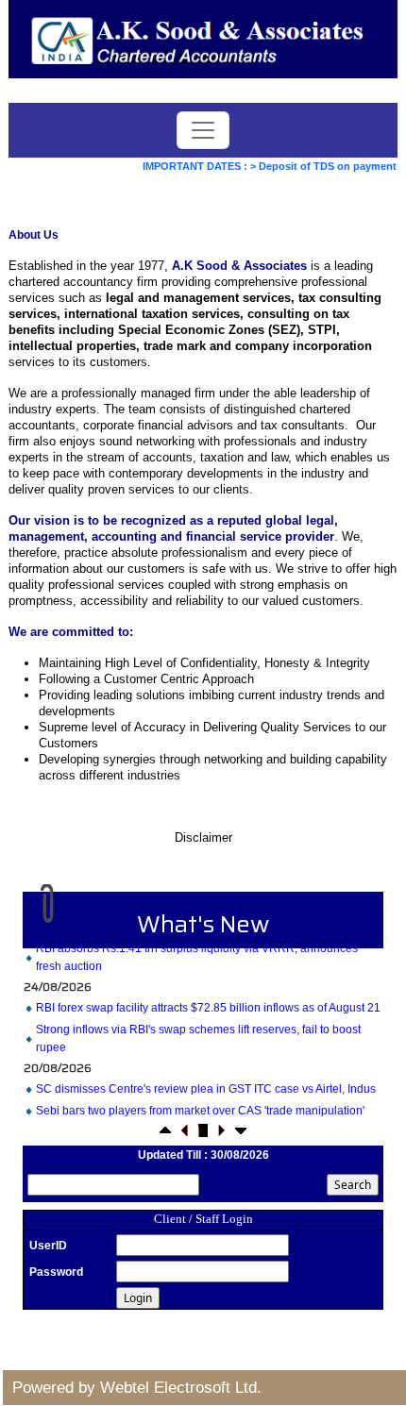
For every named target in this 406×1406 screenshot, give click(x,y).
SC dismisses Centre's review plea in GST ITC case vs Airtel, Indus (206, 1084)
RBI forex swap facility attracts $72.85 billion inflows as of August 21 (208, 1003)
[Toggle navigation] (203, 130)
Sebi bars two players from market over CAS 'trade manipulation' (200, 1106)
